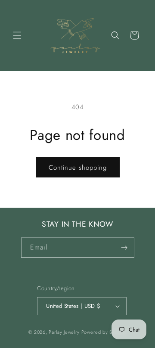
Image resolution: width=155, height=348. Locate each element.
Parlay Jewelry (64, 332)
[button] (17, 35)
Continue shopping (78, 167)
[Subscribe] (124, 247)
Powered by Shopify (104, 332)
